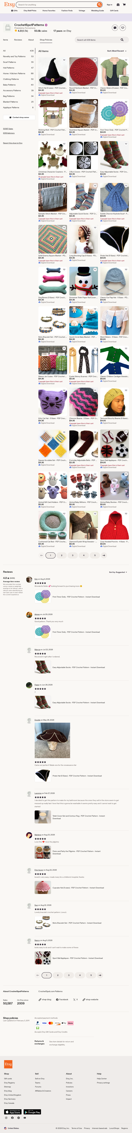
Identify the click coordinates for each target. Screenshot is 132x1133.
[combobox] (56, 5)
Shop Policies (46, 40)
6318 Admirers (9, 133)
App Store (13, 1111)
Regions (124, 1128)
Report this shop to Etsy (12, 143)
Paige (37, 685)
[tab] (19, 51)
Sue (36, 905)
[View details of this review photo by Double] (52, 740)
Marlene (38, 835)
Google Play (32, 1111)
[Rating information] (15, 30)
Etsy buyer (39, 870)
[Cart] (124, 5)
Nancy (37, 940)
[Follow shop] (123, 28)
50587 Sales (8, 129)
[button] (115, 28)
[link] (41, 555)
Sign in (109, 5)
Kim (36, 579)
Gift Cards (114, 11)
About (31, 40)
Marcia (37, 650)
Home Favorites (49, 11)
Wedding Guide (97, 11)
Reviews (18, 40)
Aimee (37, 614)
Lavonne (38, 793)
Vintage (82, 11)
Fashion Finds (67, 11)
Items (5, 40)
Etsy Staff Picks (30, 11)
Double (37, 720)
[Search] (99, 5)
